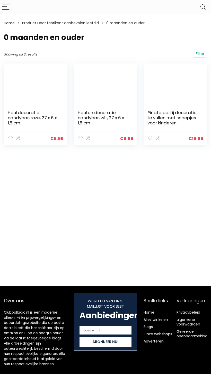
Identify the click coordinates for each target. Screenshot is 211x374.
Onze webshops (158, 334)
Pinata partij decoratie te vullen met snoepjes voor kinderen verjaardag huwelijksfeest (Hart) (172, 122)
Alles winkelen (156, 319)
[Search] (203, 7)
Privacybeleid (188, 312)
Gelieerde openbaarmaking (192, 334)
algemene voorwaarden (188, 322)
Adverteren (154, 341)
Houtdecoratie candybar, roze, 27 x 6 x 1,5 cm (32, 117)
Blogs (148, 326)
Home (9, 23)
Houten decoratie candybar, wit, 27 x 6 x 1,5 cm (101, 117)
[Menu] (6, 7)
